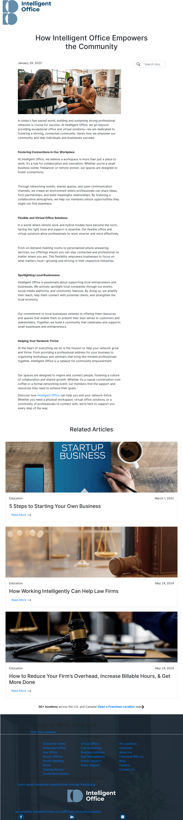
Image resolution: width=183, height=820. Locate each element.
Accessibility (92, 811)
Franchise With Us (131, 756)
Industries (125, 748)
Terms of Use (56, 811)
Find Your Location (43, 732)
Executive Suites (54, 743)
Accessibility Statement (31, 811)
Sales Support (90, 765)
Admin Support (91, 761)
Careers (124, 765)
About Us (125, 752)
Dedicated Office (54, 748)
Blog (122, 761)
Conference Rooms (56, 773)
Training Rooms (53, 769)
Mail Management (93, 756)
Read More (19, 515)
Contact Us (127, 769)
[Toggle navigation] (172, 12)
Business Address (93, 752)
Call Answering (91, 748)
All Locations (128, 743)
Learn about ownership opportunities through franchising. (57, 784)
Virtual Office (90, 743)
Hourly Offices (52, 756)
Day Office (50, 752)
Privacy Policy (74, 811)
